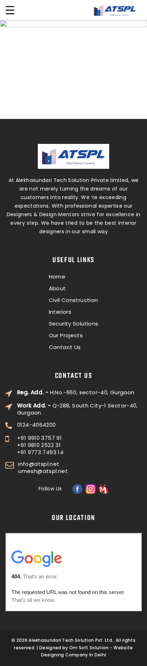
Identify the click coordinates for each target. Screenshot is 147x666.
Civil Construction (73, 300)
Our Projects (66, 335)
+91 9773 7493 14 (40, 452)
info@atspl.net (38, 464)
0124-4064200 (36, 424)
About (57, 288)
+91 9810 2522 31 (39, 445)
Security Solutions (73, 323)
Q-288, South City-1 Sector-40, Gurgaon (77, 409)
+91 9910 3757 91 (39, 438)
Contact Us (65, 347)
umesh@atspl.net (43, 471)
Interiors (60, 312)
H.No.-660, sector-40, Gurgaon (75, 392)
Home (57, 276)
